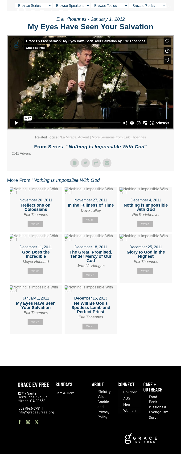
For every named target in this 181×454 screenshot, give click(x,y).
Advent (83, 137)
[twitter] (36, 422)
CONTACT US (147, 6)
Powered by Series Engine (156, 346)
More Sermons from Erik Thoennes (119, 137)
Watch (35, 224)
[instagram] (28, 422)
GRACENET (166, 6)
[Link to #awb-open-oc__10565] (166, 30)
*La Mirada (68, 137)
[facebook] (19, 422)
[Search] (171, 16)
